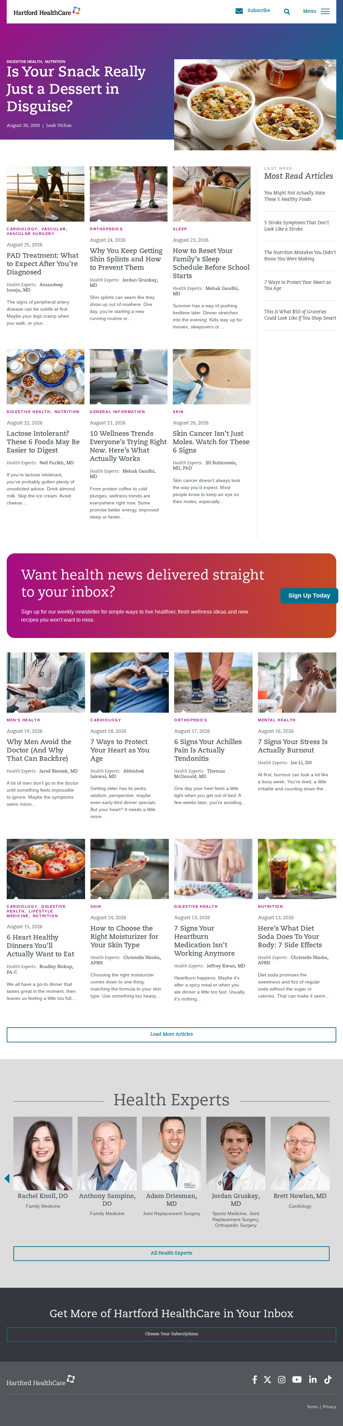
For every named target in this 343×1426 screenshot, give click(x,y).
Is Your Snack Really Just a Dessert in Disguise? (76, 90)
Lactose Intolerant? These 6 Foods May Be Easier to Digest (43, 442)
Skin (178, 412)
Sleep (180, 229)
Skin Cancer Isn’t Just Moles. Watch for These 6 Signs (211, 442)
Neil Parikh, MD (57, 463)
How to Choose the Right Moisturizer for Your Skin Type (124, 937)
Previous (6, 1178)
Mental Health (277, 720)
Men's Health (23, 720)
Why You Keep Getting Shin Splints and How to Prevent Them (126, 259)
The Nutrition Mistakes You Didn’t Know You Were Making (300, 256)
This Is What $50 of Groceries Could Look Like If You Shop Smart (300, 315)
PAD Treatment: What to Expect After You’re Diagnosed (42, 264)
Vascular (54, 229)
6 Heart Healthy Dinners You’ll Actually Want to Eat (40, 946)
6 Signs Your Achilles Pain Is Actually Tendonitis (208, 751)
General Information (117, 412)
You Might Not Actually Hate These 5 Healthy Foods (294, 196)
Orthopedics (106, 229)
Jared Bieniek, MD (59, 771)
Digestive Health (24, 62)
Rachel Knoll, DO (43, 1197)
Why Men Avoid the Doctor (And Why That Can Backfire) (39, 751)
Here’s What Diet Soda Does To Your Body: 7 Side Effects (290, 937)
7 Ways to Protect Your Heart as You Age (297, 286)
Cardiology (22, 229)
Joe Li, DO (301, 763)
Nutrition (55, 62)
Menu (309, 11)
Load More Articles (171, 1034)
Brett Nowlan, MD (300, 1197)
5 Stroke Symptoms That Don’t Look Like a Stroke (296, 226)
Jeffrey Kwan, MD (226, 966)
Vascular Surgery (31, 234)
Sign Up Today (309, 595)
